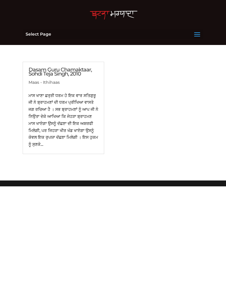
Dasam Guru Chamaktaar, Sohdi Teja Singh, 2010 (60, 71)
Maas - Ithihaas (44, 82)
